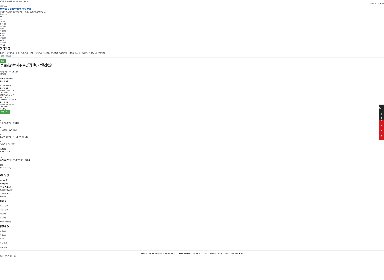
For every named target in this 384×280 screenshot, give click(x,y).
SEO (242, 253)
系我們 (381, 3)
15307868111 (5, 152)
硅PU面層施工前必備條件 (8, 100)
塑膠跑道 (3, 197)
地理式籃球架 (5, 210)
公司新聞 (3, 231)
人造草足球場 (5, 193)
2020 (5, 48)
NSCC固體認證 (5, 222)
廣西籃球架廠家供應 (6, 79)
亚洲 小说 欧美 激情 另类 (8, 256)
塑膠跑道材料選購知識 (7, 104)
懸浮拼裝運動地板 (6, 190)
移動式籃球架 (5, 206)
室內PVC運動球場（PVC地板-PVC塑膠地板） (14, 137)
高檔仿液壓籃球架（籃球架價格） (10, 123)
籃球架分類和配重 (5, 86)
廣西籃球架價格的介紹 (7, 90)
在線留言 (373, 3)
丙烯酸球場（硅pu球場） (8, 144)
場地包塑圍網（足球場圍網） (9, 130)
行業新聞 (3, 235)
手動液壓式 (4, 218)
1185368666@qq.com (8, 168)
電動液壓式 (4, 214)
